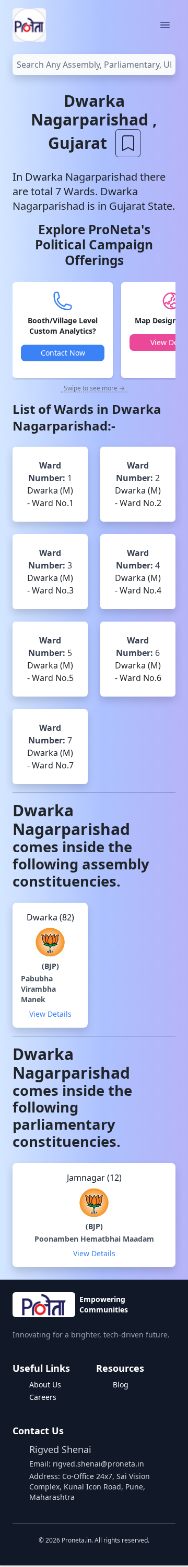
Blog (120, 1384)
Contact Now (63, 353)
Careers (42, 1397)
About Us (45, 1384)
